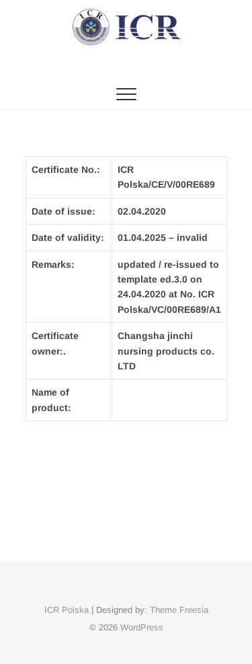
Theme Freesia (179, 610)
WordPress (141, 627)
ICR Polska (66, 610)
